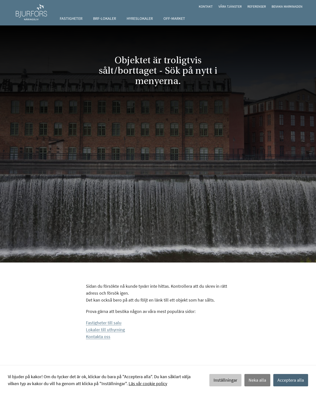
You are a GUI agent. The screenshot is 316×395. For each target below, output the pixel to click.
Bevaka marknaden (287, 6)
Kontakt (206, 6)
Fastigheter (71, 18)
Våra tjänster (230, 6)
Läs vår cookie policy (148, 383)
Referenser (256, 6)
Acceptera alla (290, 380)
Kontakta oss (98, 336)
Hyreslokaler (140, 18)
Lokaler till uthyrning (105, 329)
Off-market (174, 18)
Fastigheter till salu (103, 323)
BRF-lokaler (104, 18)
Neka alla (257, 380)
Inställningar (225, 380)
